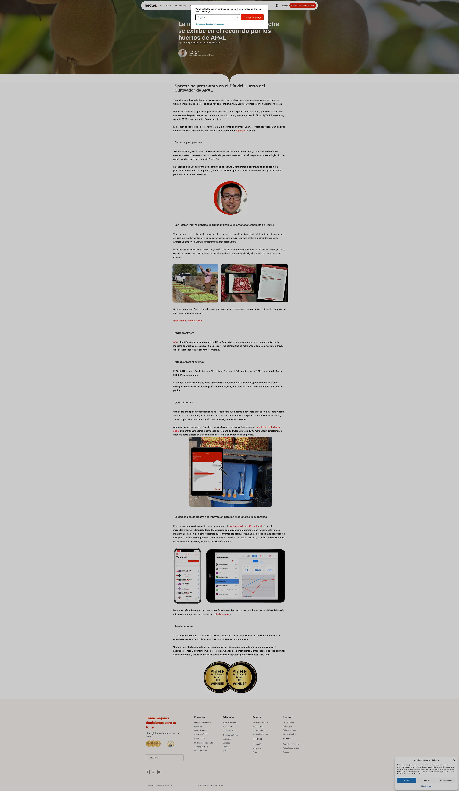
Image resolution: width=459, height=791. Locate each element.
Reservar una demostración (187, 320)
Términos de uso (202, 785)
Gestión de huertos (202, 722)
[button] (454, 760)
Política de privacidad (217, 785)
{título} (423, 786)
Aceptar (407, 780)
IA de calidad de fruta (203, 743)
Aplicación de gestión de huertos (247, 526)
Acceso (285, 5)
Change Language (252, 17)
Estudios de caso (260, 722)
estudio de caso (222, 614)
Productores (180, 5)
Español (153, 758)
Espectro (240, 130)
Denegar (426, 780)
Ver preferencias (446, 780)
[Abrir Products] (170, 5)
